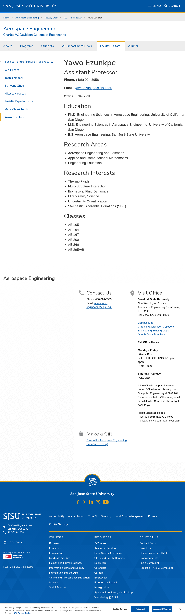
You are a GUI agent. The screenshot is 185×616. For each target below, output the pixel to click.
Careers (98, 572)
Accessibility (56, 516)
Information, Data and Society (66, 568)
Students (47, 46)
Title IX (92, 516)
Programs (26, 46)
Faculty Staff (51, 17)
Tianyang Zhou (14, 86)
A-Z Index (100, 543)
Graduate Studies (59, 558)
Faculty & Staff (110, 46)
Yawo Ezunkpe (14, 117)
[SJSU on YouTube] (105, 502)
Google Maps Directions (152, 334)
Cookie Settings (58, 524)
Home (6, 17)
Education (55, 548)
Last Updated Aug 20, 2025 (18, 567)
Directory (145, 548)
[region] (92, 609)
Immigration (101, 587)
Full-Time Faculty (73, 17)
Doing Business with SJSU (155, 553)
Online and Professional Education (69, 577)
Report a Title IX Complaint (156, 568)
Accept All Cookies (162, 608)
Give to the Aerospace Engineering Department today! (106, 442)
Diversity (105, 516)
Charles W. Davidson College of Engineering (34, 35)
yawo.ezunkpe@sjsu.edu (93, 88)
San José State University (30, 6)
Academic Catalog (105, 548)
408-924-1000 (16, 532)
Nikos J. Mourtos (15, 94)
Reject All (140, 608)
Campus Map (145, 322)
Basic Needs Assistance (108, 553)
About (7, 46)
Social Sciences (58, 587)
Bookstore (100, 563)
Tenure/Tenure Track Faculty (34, 62)
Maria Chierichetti (16, 109)
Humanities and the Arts (63, 572)
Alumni (133, 46)
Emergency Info (149, 558)
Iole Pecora (11, 70)
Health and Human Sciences (66, 563)
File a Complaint (149, 563)
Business (54, 543)
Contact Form (148, 543)
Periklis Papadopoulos (19, 101)
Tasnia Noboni (13, 78)
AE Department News (77, 46)
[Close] (180, 609)
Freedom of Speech (106, 582)
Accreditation (76, 516)
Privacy (152, 516)
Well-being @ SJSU (106, 597)
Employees (101, 577)
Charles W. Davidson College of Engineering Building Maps (156, 328)
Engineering (56, 553)
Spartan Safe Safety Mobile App (113, 592)
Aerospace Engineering (27, 17)
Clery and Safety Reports (109, 558)
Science (53, 582)
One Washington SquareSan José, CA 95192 (20, 527)
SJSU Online (16, 542)
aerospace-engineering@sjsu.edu (99, 305)
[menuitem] (8, 46)
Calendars (100, 568)
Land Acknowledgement (130, 516)
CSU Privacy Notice (22, 613)
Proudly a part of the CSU (16, 552)
